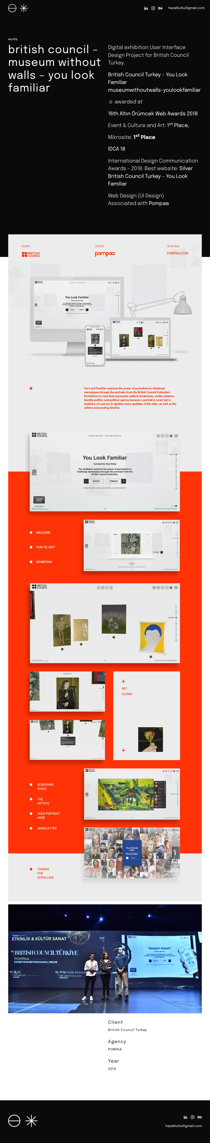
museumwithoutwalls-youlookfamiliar (154, 90)
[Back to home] (18, 8)
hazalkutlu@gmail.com (186, 8)
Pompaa (159, 203)
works (13, 39)
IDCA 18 (116, 149)
